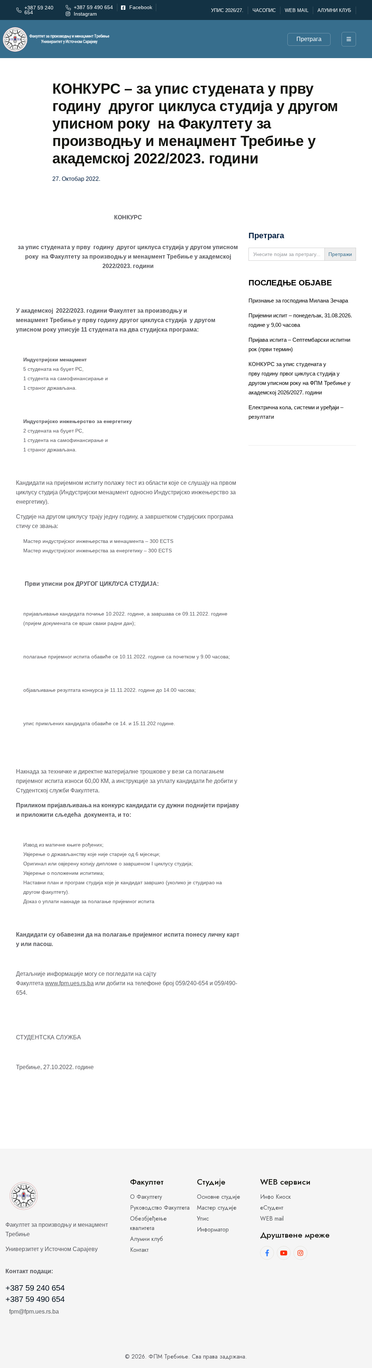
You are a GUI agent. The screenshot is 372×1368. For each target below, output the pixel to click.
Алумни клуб (334, 10)
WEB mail (296, 10)
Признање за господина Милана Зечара (298, 300)
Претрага (309, 39)
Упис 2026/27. (227, 10)
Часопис (264, 10)
